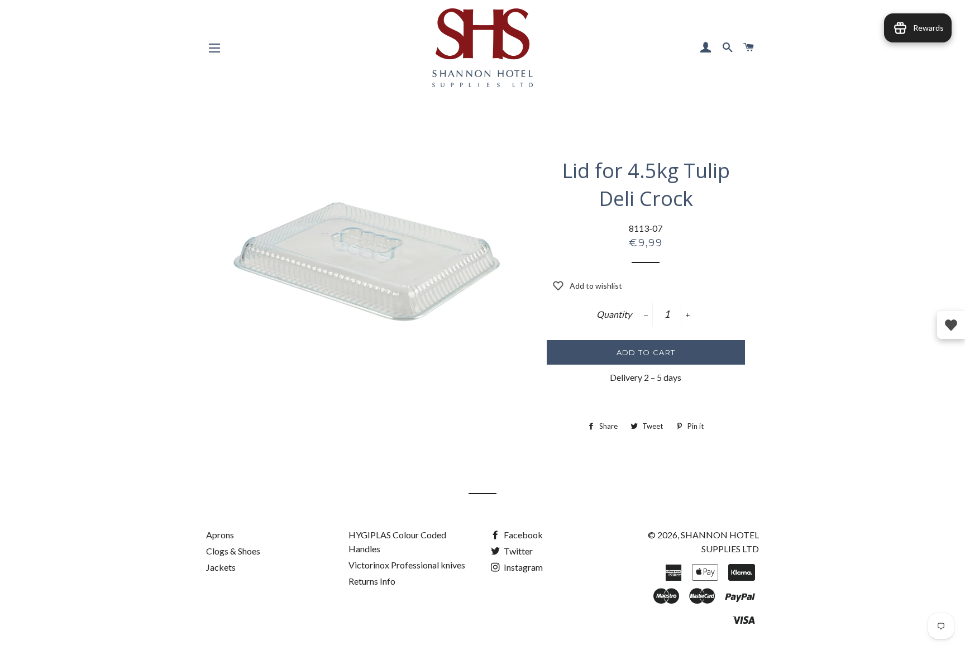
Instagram (522, 567)
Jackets (221, 567)
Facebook (522, 534)
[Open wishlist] (951, 325)
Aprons (220, 534)
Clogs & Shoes (233, 551)
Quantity (614, 314)
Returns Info (371, 581)
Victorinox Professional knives (406, 565)
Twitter (517, 551)
